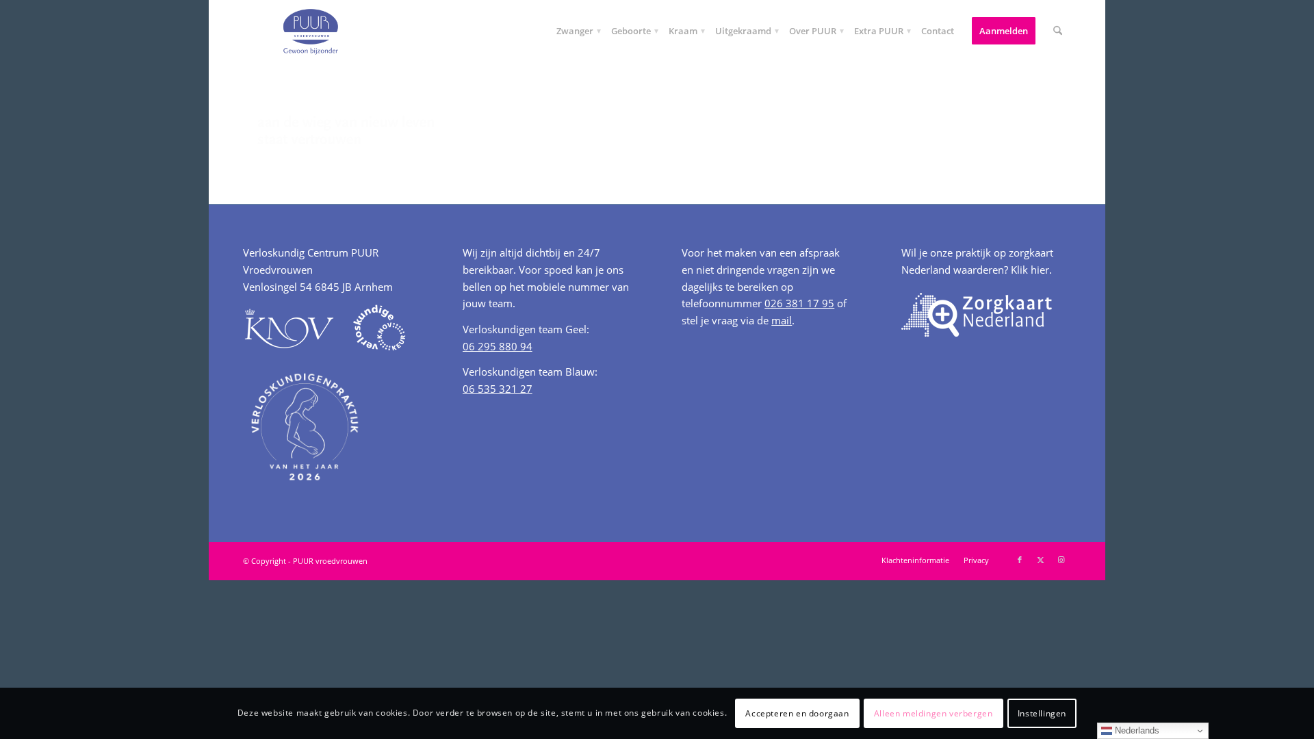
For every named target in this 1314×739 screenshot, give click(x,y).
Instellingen (1042, 712)
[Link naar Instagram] (1061, 559)
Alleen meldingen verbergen (933, 712)
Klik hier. (1031, 269)
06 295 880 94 (497, 346)
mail (781, 320)
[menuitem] (575, 31)
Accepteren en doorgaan (797, 712)
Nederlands (1135, 730)
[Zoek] (1057, 31)
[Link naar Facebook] (1019, 559)
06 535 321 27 (497, 389)
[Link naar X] (1040, 559)
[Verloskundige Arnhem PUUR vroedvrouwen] (310, 31)
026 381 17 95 (799, 303)
